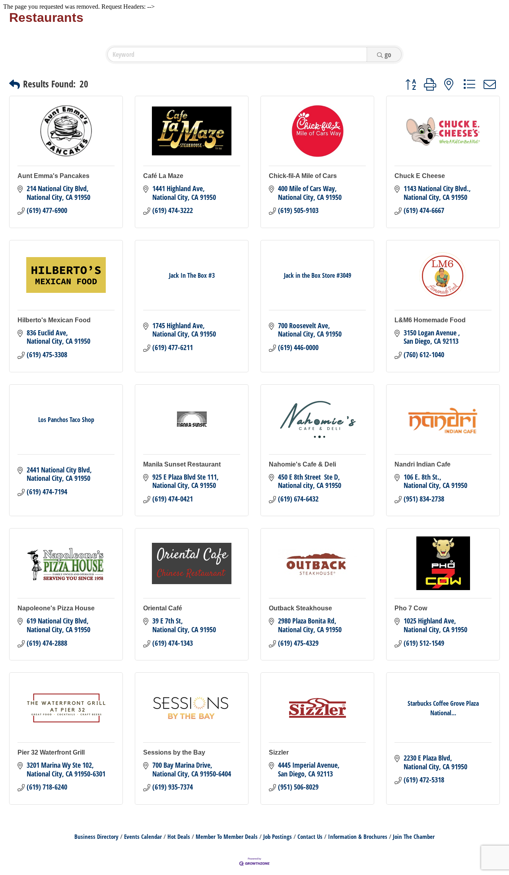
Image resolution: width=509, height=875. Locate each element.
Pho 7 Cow (410, 608)
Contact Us (309, 836)
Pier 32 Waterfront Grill (51, 752)
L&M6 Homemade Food (430, 320)
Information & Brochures (357, 836)
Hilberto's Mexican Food (54, 320)
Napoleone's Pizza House (56, 608)
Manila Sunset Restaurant (182, 464)
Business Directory (96, 836)
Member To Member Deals (227, 836)
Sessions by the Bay (174, 752)
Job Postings (277, 836)
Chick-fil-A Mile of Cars (303, 175)
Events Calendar (143, 836)
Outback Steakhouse (300, 608)
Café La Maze (163, 175)
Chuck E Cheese (419, 175)
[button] (14, 84)
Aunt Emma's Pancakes (53, 175)
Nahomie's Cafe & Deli (302, 464)
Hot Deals (178, 836)
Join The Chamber (414, 836)
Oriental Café (162, 608)
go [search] (388, 54)
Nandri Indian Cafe (422, 464)
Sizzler (279, 752)
